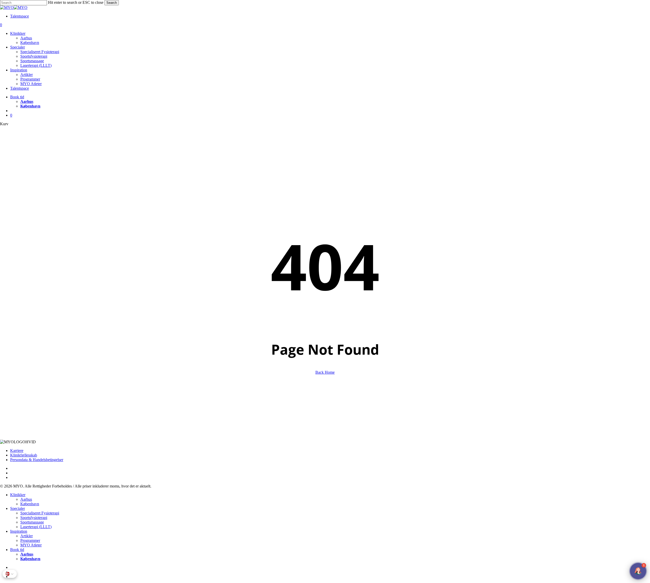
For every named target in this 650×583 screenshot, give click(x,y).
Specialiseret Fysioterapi (39, 513)
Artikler (26, 536)
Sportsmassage (32, 522)
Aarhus (26, 499)
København (29, 504)
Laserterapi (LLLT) (36, 527)
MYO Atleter (31, 545)
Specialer (17, 508)
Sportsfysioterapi (33, 517)
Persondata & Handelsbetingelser (36, 460)
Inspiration (18, 531)
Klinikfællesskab (23, 455)
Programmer (30, 540)
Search (111, 3)
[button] (10, 574)
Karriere (16, 450)
